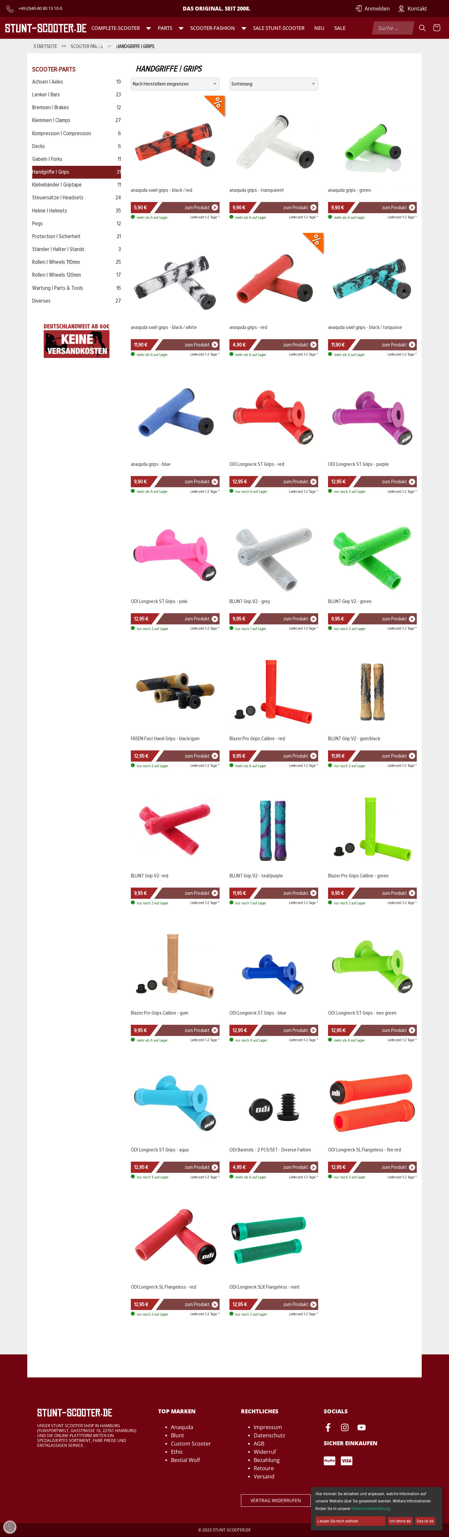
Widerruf (265, 1451)
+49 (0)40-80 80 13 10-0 (40, 8)
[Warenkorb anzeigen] (437, 28)
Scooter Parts (87, 46)
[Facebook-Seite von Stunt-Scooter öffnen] (328, 1428)
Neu (319, 28)
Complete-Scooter (115, 28)
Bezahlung (267, 1460)
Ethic (177, 1451)
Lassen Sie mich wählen (338, 1521)
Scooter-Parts (54, 69)
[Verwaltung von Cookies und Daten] (10, 1527)
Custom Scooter (191, 1443)
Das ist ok (425, 1521)
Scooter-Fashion (212, 28)
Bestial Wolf (185, 1460)
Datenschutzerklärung (370, 1508)
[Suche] (422, 28)
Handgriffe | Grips (135, 46)
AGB (259, 1443)
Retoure (264, 1468)
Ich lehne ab (400, 1521)
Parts (165, 28)
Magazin (106, 44)
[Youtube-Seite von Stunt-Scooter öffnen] (361, 1428)
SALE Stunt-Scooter (278, 28)
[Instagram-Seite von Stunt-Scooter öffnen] (345, 1428)
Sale (339, 28)
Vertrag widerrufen (275, 1500)
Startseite (45, 46)
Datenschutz (269, 1435)
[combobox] (393, 28)
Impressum (268, 1427)
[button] (148, 28)
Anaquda (182, 1427)
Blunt (177, 1435)
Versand (264, 1476)
